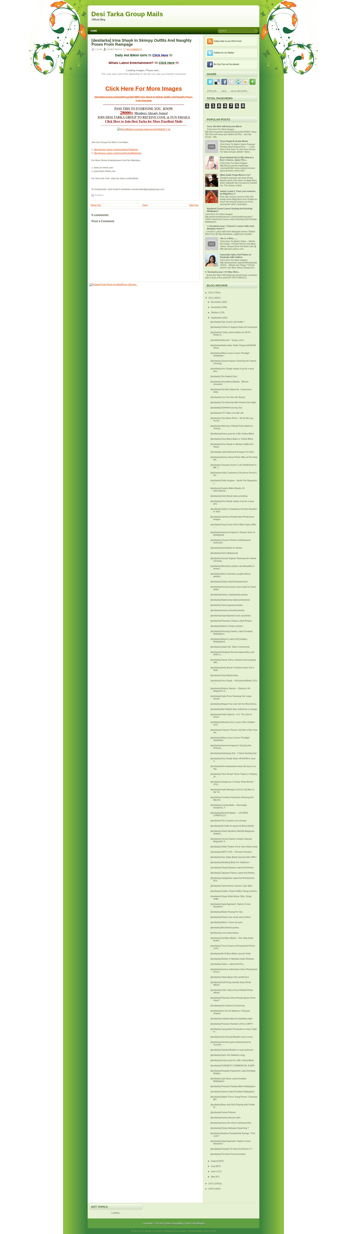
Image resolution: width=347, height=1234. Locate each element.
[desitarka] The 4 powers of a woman (229, 820)
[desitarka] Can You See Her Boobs (228, 397)
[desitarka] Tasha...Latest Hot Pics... (228, 964)
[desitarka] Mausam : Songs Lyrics (227, 340)
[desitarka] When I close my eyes (227, 922)
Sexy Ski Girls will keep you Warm (224, 126)
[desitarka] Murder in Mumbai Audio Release (232, 959)
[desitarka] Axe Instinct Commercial (228, 1005)
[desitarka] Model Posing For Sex (227, 912)
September (216, 317)
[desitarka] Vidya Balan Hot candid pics (230, 977)
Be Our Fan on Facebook (226, 64)
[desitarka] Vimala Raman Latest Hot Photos (232, 867)
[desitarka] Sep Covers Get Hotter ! (227, 322)
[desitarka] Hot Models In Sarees (226, 548)
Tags (223, 91)
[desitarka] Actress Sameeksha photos (229, 594)
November (216, 307)
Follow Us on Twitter (224, 52)
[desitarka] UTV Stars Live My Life (227, 413)
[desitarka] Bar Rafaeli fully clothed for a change (234, 709)
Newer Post (96, 205)
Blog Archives (239, 91)
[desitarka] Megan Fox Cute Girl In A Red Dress (233, 704)
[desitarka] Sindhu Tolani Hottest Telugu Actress (234, 891)
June (213, 1171)
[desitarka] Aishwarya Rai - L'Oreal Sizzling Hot (233, 753)
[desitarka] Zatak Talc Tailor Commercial (230, 647)
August (214, 1161)
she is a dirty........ (228, 238)
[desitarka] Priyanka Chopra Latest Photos (231, 621)
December (216, 302)
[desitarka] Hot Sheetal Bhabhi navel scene (232, 1037)
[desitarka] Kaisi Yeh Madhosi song (228, 1055)
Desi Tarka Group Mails (127, 14)
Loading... (116, 1213)
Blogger (201, 1223)
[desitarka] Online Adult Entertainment (229, 581)
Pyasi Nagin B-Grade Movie (234, 141)
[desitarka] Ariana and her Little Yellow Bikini (232, 433)
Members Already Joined (151, 113)
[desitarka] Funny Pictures (223, 1112)
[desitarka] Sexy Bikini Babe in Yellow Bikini (232, 439)
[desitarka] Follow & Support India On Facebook (234, 327)
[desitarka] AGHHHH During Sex (226, 407)
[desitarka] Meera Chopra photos (227, 626)
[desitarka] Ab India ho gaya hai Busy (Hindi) (232, 826)
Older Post (193, 205)
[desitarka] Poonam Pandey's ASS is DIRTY (232, 1024)
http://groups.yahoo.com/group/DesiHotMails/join (118, 153)
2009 (211, 1189)
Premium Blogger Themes (199, 1231)
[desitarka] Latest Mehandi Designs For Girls (232, 452)
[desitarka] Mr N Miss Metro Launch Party (231, 953)
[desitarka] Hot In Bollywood (224, 553)
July (213, 1166)
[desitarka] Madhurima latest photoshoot (230, 600)
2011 (211, 298)
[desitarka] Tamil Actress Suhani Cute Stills (231, 886)
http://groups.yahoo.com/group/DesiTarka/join (116, 149)
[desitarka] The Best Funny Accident (228, 1154)
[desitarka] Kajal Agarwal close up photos (231, 615)
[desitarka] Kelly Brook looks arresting (229, 496)
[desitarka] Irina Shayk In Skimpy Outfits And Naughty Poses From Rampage (141, 42)
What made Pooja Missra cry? (235, 175)
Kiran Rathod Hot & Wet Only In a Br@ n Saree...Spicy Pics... (237, 158)
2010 (211, 1183)
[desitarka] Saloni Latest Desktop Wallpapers (232, 1091)
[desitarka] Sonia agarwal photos (227, 605)
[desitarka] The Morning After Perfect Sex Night (233, 402)
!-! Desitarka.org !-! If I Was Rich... (222, 272)
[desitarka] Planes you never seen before (231, 917)
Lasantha (182, 1231)
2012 (211, 292)
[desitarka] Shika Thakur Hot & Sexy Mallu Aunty (234, 846)
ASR (214, 1231)
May (213, 1176)
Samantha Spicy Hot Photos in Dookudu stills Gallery (235, 256)
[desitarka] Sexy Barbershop (224, 675)
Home (94, 31)
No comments (134, 49)
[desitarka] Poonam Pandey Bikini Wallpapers (233, 1086)
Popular (212, 91)
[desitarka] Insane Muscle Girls (226, 1117)
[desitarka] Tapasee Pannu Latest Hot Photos (233, 873)
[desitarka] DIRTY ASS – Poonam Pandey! (231, 852)
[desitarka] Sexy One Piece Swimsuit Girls (231, 1123)
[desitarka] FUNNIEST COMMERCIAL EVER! (232, 1065)
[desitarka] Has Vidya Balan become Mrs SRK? (234, 857)
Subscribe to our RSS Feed (227, 41)
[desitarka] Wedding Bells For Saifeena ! (230, 862)
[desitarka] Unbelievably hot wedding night (231, 1018)
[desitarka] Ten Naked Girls (224, 376)
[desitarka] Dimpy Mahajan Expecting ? (230, 1128)
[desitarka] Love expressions (225, 933)
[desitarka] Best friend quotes (225, 927)
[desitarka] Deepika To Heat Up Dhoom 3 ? (231, 1149)
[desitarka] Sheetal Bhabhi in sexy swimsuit (232, 1050)
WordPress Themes (154, 1231)
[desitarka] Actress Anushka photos (228, 610)
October (215, 312)
